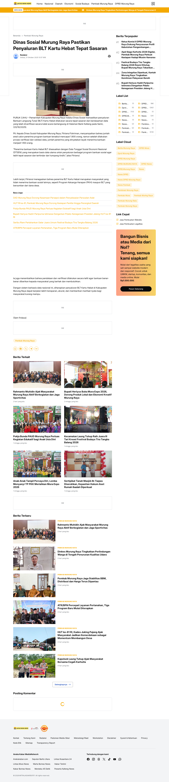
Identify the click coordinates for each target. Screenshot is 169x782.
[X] (26, 349)
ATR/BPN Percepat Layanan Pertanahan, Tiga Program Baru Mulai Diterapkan (51, 228)
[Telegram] (31, 349)
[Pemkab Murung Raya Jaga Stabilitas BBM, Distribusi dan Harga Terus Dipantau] (34, 585)
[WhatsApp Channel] (119, 759)
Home (40, 3)
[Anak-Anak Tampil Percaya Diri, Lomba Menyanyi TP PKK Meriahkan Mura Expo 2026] (37, 464)
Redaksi (42, 738)
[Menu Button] (153, 3)
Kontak (16, 738)
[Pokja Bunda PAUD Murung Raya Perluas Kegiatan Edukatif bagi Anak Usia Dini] (37, 419)
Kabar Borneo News (21, 769)
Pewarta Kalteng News (64, 769)
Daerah (58, 3)
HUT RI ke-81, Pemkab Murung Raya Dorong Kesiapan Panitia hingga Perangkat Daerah (56, 203)
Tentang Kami (29, 738)
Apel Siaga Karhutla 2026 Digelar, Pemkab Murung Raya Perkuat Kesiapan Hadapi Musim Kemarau (138, 55)
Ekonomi (69, 3)
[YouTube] (114, 759)
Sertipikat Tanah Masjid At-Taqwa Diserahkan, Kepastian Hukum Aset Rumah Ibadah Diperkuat (84, 484)
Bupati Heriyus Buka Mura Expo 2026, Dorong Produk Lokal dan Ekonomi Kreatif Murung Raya (88, 394)
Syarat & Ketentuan (128, 738)
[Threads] (98, 759)
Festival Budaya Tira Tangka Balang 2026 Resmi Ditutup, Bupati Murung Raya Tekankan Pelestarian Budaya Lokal (137, 65)
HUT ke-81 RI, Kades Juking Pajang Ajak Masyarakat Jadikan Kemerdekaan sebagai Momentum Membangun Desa (82, 635)
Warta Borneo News (41, 764)
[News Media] (44, 728)
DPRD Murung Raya (124, 3)
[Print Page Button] (109, 56)
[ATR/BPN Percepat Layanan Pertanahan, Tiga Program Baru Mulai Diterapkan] (34, 612)
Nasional (49, 3)
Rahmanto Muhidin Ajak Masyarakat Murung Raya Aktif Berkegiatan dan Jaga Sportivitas (36, 394)
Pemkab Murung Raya (102, 3)
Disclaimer (111, 738)
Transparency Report (46, 743)
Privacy (144, 738)
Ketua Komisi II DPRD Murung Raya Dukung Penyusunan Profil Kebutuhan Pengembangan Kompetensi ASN (137, 44)
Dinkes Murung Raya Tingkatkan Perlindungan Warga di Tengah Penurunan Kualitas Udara (78, 10)
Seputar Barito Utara (41, 759)
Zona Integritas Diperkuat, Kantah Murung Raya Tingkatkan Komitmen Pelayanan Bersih (138, 75)
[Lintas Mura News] (22, 4)
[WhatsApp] (15, 349)
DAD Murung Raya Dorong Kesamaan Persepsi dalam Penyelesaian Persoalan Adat (53, 197)
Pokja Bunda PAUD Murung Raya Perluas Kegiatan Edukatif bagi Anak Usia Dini (52, 208)
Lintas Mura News (21, 764)
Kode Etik (17, 743)
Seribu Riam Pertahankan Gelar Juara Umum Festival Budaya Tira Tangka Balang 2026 (55, 222)
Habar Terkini (60, 764)
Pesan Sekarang (136, 289)
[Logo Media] (21, 728)
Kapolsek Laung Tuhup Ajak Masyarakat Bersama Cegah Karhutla (80, 660)
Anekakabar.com (20, 759)
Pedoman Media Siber (60, 738)
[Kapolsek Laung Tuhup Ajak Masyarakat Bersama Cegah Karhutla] (34, 666)
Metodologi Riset (81, 738)
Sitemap (29, 743)
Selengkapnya (61, 684)
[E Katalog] (35, 728)
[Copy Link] (36, 349)
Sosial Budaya (82, 3)
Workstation (98, 738)
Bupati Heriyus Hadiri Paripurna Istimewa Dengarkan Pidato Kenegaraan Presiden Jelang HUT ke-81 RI (62, 215)
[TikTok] (109, 759)
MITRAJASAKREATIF (27, 775)
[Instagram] (93, 759)
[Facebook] (20, 349)
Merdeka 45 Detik (42, 769)
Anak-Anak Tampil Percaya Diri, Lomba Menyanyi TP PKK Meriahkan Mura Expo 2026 (36, 484)
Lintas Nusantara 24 (63, 759)
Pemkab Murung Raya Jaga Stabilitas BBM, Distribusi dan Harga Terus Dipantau (82, 580)
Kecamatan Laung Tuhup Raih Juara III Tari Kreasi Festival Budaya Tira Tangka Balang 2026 (86, 439)
